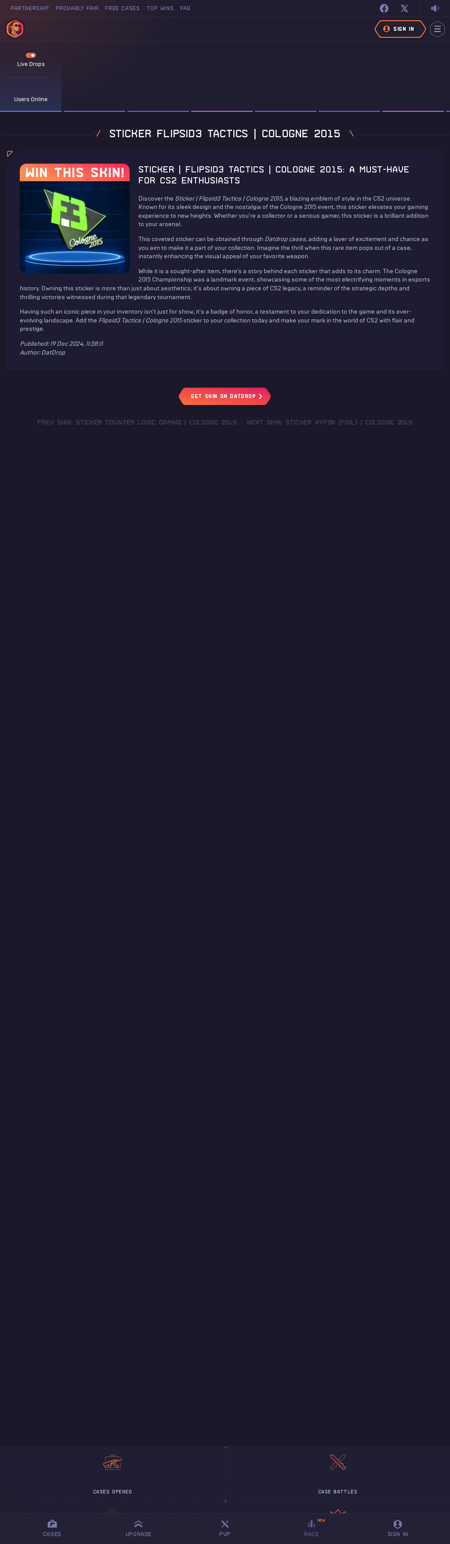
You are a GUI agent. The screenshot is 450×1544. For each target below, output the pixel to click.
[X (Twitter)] (404, 8)
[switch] (435, 8)
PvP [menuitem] (229, 1527)
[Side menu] (437, 29)
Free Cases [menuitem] (122, 8)
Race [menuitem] (314, 1527)
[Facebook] (384, 8)
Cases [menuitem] (52, 1534)
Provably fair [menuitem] (77, 8)
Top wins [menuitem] (160, 8)
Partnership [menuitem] (30, 8)
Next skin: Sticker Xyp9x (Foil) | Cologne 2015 (329, 422)
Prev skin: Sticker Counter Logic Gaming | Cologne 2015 (136, 422)
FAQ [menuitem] (185, 8)
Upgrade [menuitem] (139, 1534)
